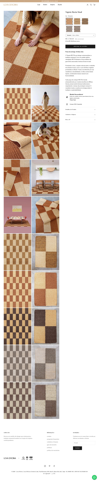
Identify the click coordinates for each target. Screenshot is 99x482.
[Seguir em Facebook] (54, 466)
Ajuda (60, 4)
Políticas (49, 447)
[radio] (69, 21)
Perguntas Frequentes (53, 439)
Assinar (77, 448)
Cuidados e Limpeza (52, 442)
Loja (38, 4)
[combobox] (80, 35)
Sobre (45, 4)
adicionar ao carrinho (80, 46)
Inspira (52, 4)
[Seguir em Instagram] (45, 466)
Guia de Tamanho (52, 445)
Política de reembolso (53, 450)
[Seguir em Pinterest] (49, 466)
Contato (49, 436)
